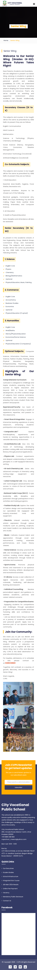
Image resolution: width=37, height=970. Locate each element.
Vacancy (6, 893)
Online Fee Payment (10, 889)
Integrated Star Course (11, 880)
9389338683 (10, 663)
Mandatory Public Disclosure (13, 897)
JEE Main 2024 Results (10, 885)
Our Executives (8, 868)
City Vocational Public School (15, 807)
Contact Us (7, 901)
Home (6, 40)
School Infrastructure (10, 876)
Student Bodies (8, 872)
